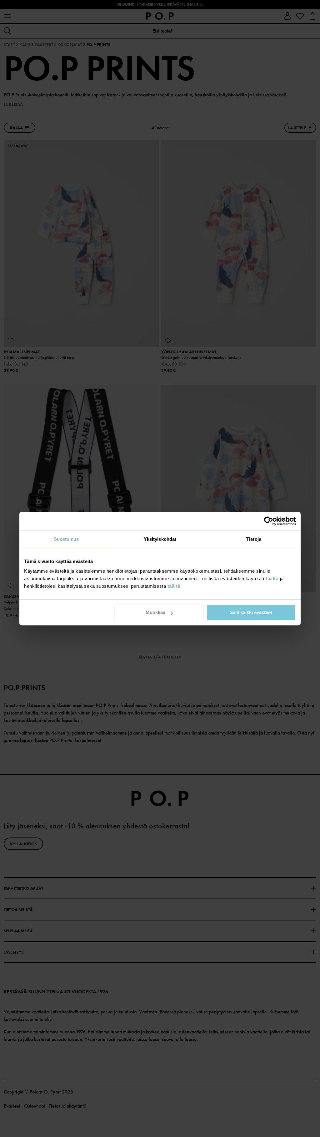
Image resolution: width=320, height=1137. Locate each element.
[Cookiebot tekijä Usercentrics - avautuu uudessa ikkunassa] (268, 521)
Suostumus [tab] (66, 539)
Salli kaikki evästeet (251, 612)
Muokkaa (155, 612)
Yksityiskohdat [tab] (160, 539)
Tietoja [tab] (253, 539)
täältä (272, 578)
